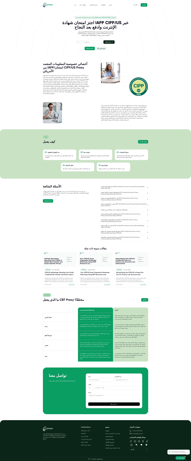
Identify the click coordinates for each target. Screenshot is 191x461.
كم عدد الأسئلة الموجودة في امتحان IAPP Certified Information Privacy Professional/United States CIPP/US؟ (119, 199)
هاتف (89, 384)
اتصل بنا (144, 5)
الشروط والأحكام (109, 442)
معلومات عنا (83, 5)
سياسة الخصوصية (109, 439)
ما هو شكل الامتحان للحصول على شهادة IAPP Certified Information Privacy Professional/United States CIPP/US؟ (120, 232)
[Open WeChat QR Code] (136, 445)
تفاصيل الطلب (108, 42)
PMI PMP (83, 433)
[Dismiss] (188, 451)
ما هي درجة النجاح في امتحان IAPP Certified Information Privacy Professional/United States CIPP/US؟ (123, 204)
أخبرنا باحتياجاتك (89, 48)
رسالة (89, 392)
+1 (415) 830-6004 (137, 431)
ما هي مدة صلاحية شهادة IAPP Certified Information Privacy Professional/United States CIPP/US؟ (122, 226)
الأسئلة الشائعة (109, 436)
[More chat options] (188, 458)
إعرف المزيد (102, 48)
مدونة (110, 5)
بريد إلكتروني (118, 376)
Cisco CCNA (84, 436)
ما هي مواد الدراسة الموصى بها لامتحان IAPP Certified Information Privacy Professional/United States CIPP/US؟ (120, 238)
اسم (89, 376)
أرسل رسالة (113, 404)
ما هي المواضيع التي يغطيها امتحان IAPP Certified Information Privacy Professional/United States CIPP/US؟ (119, 220)
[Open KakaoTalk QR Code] (141, 445)
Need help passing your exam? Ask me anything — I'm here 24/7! (178, 452)
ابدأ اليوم (145, 299)
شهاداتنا (107, 431)
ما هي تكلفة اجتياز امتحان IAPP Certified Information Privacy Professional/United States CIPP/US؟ (122, 187)
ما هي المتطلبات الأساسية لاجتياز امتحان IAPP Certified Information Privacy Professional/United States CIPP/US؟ (120, 214)
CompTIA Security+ (86, 439)
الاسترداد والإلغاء (109, 445)
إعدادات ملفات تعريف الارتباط (112, 448)
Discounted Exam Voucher (112, 433)
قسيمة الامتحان (93, 5)
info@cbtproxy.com (137, 433)
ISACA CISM (84, 442)
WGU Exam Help (85, 445)
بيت (75, 5)
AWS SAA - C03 (85, 431)
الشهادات (103, 5)
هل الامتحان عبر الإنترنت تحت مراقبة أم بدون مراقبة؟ (114, 210)
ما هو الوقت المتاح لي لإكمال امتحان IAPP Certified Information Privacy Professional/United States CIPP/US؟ (119, 193)
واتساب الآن (144, 141)
